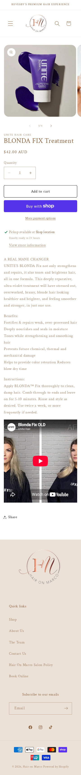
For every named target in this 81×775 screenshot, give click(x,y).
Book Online (19, 676)
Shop (13, 619)
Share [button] (12, 517)
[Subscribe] (66, 708)
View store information (27, 245)
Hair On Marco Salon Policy (31, 665)
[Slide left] (30, 126)
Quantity (10, 163)
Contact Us (17, 653)
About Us (16, 631)
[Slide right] (51, 126)
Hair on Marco (32, 766)
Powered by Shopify (56, 766)
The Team (17, 642)
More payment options (40, 218)
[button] (10, 23)
